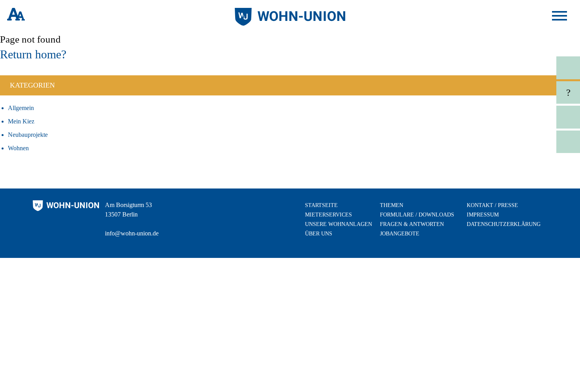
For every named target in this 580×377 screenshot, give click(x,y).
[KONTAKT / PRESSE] (529, 67)
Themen (391, 205)
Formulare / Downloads (417, 215)
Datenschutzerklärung (504, 224)
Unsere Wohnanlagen (338, 224)
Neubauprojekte (28, 134)
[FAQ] (529, 92)
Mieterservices (328, 215)
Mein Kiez (21, 121)
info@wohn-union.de (132, 233)
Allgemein (21, 108)
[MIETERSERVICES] (529, 117)
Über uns (318, 234)
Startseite (321, 205)
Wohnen (18, 148)
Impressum (483, 215)
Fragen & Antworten (412, 224)
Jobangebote (399, 234)
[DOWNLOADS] (529, 142)
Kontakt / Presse (492, 205)
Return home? (33, 54)
